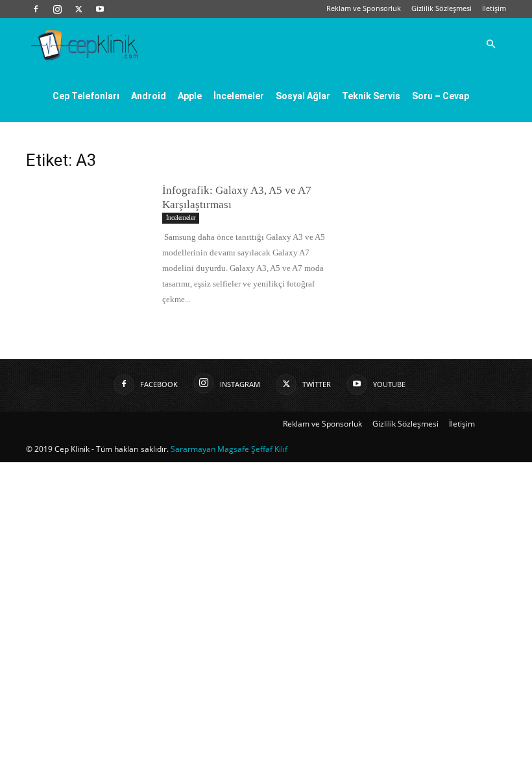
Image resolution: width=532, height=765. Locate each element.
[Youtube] (100, 9)
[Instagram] (57, 9)
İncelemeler (238, 96)
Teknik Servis (371, 96)
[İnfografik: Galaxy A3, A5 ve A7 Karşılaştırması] (87, 225)
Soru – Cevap (440, 96)
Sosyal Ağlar (303, 96)
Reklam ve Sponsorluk (363, 8)
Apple (190, 96)
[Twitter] (78, 9)
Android (148, 96)
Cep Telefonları (86, 96)
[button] (490, 44)
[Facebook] (35, 9)
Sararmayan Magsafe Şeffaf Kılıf (229, 448)
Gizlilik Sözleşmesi (441, 8)
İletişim (494, 8)
